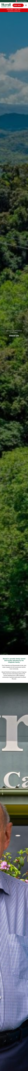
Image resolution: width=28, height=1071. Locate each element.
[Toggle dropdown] (16, 1)
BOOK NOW (17, 5)
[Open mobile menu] (26, 5)
